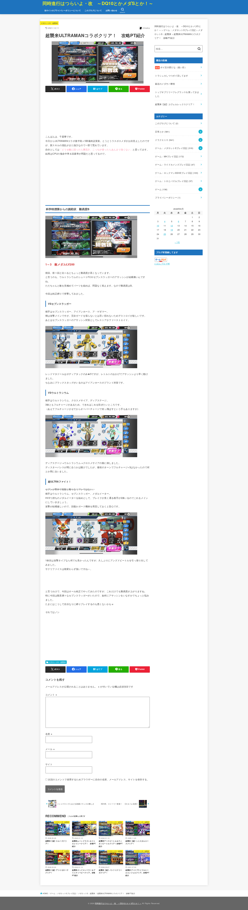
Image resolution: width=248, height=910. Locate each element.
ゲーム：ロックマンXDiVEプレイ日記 (176, 172)
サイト (48, 764)
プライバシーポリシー (167, 197)
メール (50, 749)
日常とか (162, 131)
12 (171, 225)
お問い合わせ (111, 10)
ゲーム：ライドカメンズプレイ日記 (175, 164)
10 (158, 225)
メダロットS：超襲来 (49, 23)
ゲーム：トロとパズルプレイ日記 (174, 181)
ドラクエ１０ (164, 139)
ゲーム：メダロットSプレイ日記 (174, 148)
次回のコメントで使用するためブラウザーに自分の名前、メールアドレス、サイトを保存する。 (98, 779)
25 (165, 234)
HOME (45, 893)
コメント (51, 694)
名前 (48, 734)
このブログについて (93, 10)
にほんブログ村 (162, 263)
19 (171, 229)
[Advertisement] (97, 114)
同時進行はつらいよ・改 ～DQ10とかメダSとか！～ (97, 3)
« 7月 (177, 242)
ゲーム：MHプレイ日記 (169, 156)
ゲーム (161, 189)
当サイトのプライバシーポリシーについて (62, 10)
